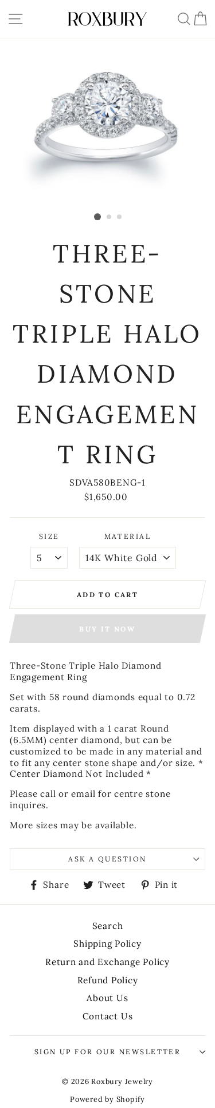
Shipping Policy (107, 943)
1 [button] (97, 216)
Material (127, 536)
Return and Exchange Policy (107, 961)
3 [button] (120, 217)
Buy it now (107, 629)
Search (107, 925)
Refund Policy (107, 980)
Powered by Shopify (107, 1098)
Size (49, 536)
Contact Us (108, 1016)
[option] (108, 123)
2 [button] (109, 217)
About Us (107, 997)
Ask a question (107, 859)
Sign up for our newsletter (107, 1051)
